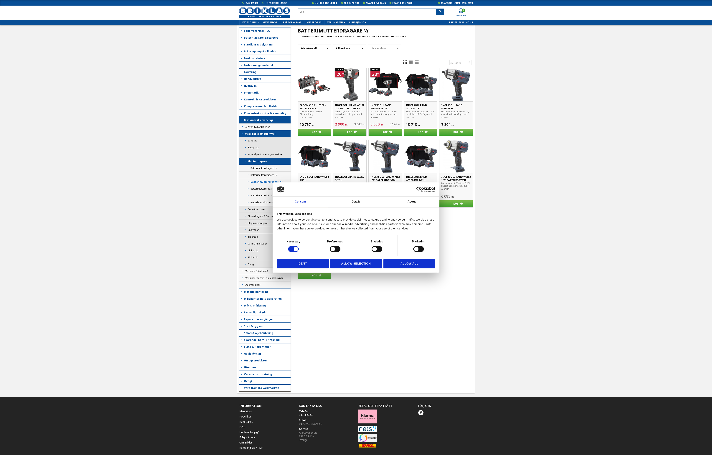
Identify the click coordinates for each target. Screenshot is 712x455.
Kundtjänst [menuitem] (356, 22)
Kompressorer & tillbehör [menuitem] (261, 106)
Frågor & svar (247, 437)
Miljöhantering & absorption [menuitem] (263, 298)
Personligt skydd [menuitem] (255, 312)
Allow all (409, 263)
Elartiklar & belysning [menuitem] (258, 44)
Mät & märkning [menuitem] (255, 305)
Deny (303, 263)
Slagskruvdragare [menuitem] (258, 223)
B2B (242, 427)
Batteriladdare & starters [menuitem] (261, 37)
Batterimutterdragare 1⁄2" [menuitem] (266, 181)
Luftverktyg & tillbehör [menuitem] (257, 126)
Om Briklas (246, 442)
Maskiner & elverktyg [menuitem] (258, 120)
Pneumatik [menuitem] (251, 92)
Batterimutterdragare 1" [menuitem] (263, 195)
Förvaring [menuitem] (250, 72)
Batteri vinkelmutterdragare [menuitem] (265, 202)
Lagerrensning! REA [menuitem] (257, 30)
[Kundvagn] (461, 11)
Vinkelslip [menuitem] (253, 250)
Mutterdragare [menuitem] (257, 161)
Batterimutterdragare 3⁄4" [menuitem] (263, 188)
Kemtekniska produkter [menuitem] (260, 99)
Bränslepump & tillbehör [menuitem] (260, 51)
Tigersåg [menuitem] (253, 236)
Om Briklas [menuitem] (314, 22)
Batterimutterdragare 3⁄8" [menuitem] (263, 175)
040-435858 (252, 3)
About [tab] (412, 201)
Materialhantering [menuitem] (256, 291)
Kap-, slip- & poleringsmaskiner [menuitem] (265, 154)
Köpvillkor (245, 416)
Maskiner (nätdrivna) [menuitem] (256, 271)
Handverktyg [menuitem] (252, 79)
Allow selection (356, 263)
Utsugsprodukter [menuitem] (255, 360)
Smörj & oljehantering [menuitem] (258, 333)
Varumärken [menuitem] (335, 22)
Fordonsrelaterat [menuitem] (255, 58)
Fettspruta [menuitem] (253, 147)
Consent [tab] (300, 201)
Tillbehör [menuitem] (253, 257)
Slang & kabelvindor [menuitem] (257, 346)
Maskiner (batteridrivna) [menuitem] (260, 133)
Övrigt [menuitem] (251, 264)
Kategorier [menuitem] (249, 22)
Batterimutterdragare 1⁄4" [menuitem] (263, 168)
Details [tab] (356, 201)
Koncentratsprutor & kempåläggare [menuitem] (267, 113)
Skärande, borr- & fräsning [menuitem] (262, 340)
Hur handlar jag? (249, 432)
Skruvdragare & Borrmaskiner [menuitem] (264, 216)
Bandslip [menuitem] (252, 140)
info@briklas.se (276, 3)
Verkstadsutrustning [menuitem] (258, 374)
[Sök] (440, 12)
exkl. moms (466, 22)
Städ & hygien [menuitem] (253, 326)
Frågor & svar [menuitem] (292, 22)
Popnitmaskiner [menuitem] (256, 209)
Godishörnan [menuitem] (252, 353)
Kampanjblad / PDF (251, 447)
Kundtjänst (246, 421)
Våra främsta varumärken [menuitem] (261, 388)
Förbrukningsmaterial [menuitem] (258, 65)
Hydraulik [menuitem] (250, 85)
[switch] (335, 249)
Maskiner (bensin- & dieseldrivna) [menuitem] (264, 278)
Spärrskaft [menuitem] (253, 229)
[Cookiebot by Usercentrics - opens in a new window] (419, 189)
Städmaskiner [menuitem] (252, 284)
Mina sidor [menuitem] (270, 22)
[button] (314, 48)
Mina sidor (245, 411)
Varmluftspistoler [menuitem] (257, 243)
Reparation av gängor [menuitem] (258, 319)
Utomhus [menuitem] (250, 367)
